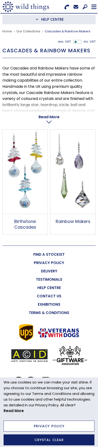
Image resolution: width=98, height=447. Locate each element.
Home (7, 31)
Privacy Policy (49, 426)
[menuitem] (49, 254)
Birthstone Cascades (25, 224)
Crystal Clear (49, 439)
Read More (49, 117)
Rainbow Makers (73, 221)
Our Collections (28, 31)
